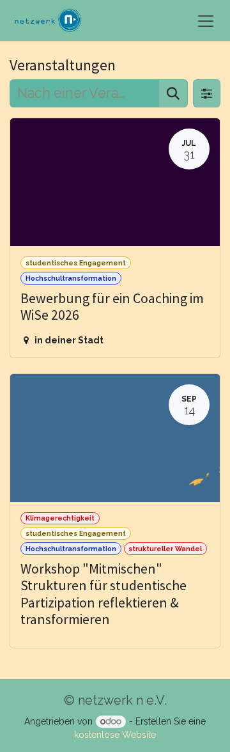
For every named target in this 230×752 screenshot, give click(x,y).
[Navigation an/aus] (205, 20)
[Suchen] (173, 93)
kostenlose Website (115, 735)
